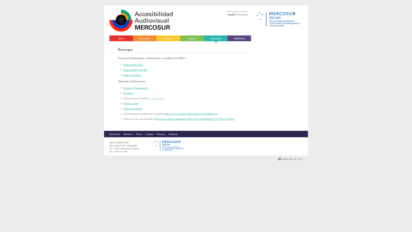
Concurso (192, 38)
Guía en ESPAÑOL (133, 64)
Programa (128, 93)
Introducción (114, 134)
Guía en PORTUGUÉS (135, 70)
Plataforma (239, 38)
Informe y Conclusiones (135, 88)
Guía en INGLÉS (132, 75)
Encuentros (145, 38)
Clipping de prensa (132, 108)
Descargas (216, 38)
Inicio (121, 38)
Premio (168, 38)
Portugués (243, 14)
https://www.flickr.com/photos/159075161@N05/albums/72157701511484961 (194, 119)
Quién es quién (130, 103)
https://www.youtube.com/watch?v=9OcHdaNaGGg (191, 113)
